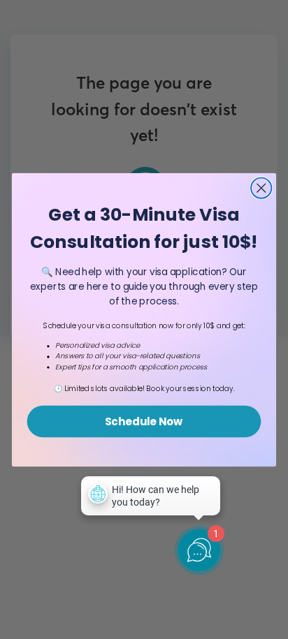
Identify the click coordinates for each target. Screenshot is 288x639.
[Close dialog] (261, 187)
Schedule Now (144, 420)
